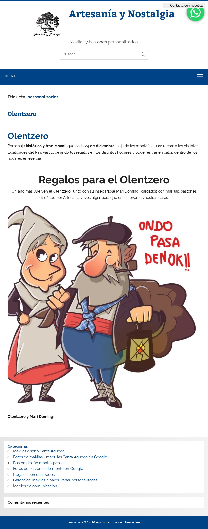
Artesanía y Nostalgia (122, 13)
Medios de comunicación (35, 486)
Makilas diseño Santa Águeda (38, 451)
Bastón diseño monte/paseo (38, 463)
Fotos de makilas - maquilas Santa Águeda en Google (60, 457)
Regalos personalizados (34, 474)
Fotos (18, 468)
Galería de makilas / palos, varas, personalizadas (55, 480)
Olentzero (22, 113)
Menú (11, 76)
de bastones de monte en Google (53, 468)
